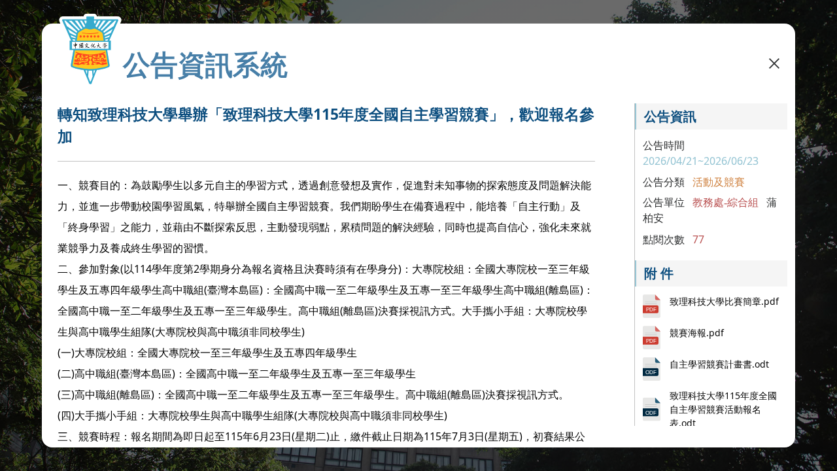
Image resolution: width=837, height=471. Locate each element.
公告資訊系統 (205, 64)
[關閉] (774, 63)
